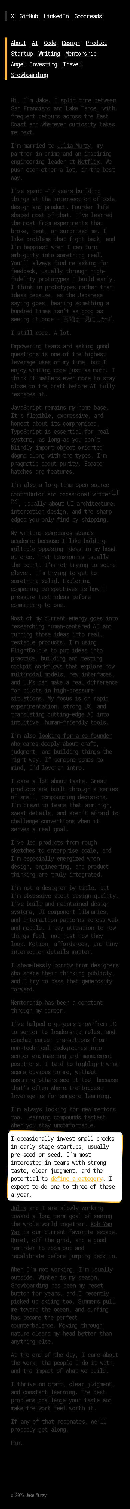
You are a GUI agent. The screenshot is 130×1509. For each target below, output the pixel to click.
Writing (49, 53)
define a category (76, 1178)
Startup (21, 53)
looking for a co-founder (75, 735)
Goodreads (88, 16)
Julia (18, 1208)
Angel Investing (34, 64)
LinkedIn (56, 16)
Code (50, 43)
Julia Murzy (73, 145)
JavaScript (26, 407)
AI (35, 43)
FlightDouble (29, 650)
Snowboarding (29, 75)
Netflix (88, 161)
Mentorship (80, 53)
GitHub (28, 16)
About (18, 43)
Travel (72, 64)
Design (71, 43)
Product (96, 43)
